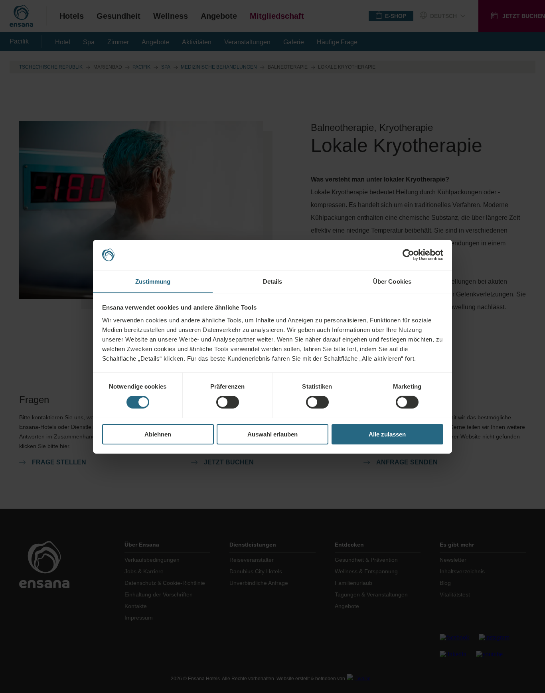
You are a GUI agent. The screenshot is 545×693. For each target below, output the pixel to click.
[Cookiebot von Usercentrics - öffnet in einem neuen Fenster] (408, 255)
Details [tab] (272, 281)
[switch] (227, 402)
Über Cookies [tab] (392, 281)
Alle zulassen (387, 433)
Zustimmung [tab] (153, 281)
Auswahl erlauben (272, 433)
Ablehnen (157, 433)
